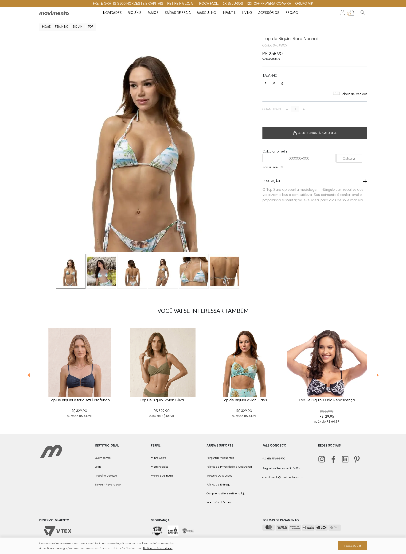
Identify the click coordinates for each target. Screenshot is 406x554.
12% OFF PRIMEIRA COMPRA (269, 3)
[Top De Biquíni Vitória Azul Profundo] (79, 359)
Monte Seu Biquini (162, 475)
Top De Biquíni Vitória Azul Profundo (79, 400)
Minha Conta (158, 457)
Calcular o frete (275, 151)
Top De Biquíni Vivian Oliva (162, 400)
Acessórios (268, 13)
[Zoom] (101, 271)
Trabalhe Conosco (106, 475)
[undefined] (147, 144)
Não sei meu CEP (273, 167)
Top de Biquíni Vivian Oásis (244, 400)
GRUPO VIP (304, 3)
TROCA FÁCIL (208, 3)
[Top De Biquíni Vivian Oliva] (162, 359)
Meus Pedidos (159, 466)
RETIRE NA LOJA (180, 3)
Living (247, 13)
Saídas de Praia (178, 13)
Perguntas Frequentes (220, 457)
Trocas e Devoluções (219, 475)
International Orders (219, 502)
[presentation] (28, 376)
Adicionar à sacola (317, 133)
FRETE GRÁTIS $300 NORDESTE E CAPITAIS (128, 3)
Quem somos (102, 457)
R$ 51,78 (276, 58)
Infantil (229, 13)
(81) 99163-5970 (276, 458)
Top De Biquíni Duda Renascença (326, 400)
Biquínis (134, 13)
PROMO (292, 13)
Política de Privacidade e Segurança (229, 466)
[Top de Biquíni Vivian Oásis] (244, 359)
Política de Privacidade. (157, 548)
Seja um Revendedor (108, 484)
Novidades (112, 13)
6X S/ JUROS (233, 3)
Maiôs (153, 13)
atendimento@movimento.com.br (283, 477)
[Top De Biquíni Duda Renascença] (327, 359)
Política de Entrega (218, 484)
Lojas (98, 466)
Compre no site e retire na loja (226, 493)
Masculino (206, 13)
